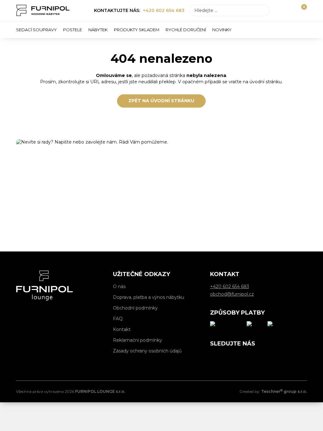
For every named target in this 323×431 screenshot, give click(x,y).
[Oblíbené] (290, 10)
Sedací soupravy (36, 29)
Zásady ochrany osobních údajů (147, 351)
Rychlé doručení (186, 29)
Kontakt (122, 329)
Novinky (222, 29)
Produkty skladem (136, 29)
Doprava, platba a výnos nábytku (148, 297)
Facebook (215, 357)
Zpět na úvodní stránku (161, 100)
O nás (119, 286)
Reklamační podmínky (137, 340)
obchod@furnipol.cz (76, 213)
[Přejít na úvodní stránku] (43, 10)
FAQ (118, 319)
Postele (72, 29)
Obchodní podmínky (135, 308)
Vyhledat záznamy (263, 10)
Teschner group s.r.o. (284, 391)
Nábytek (98, 29)
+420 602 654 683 (164, 10)
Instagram (229, 357)
